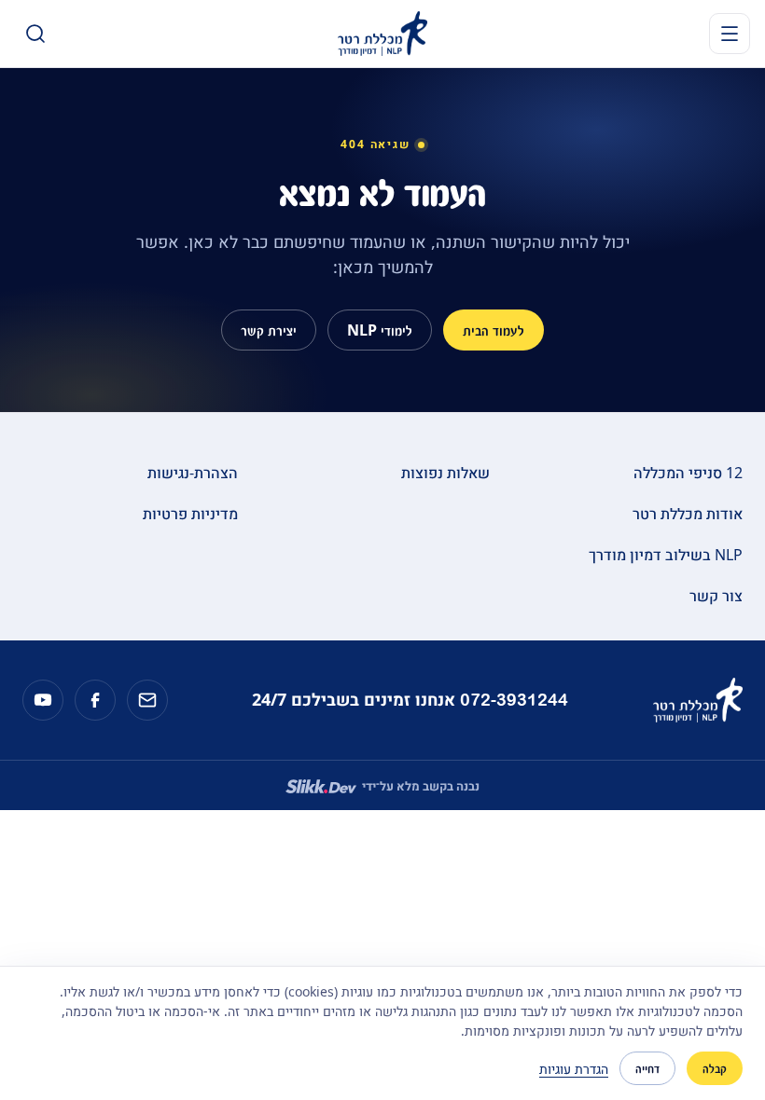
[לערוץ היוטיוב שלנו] (42, 700)
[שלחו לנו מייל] (147, 700)
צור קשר (716, 595)
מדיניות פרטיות (190, 513)
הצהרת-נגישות (192, 472)
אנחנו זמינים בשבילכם (410, 699)
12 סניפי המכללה (688, 472)
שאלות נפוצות (445, 472)
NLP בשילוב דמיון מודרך (666, 554)
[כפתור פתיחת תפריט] (729, 33)
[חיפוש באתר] (35, 33)
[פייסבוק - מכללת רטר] (95, 700)
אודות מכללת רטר (688, 513)
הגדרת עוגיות (573, 1069)
